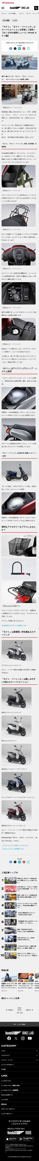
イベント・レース (6, 1060)
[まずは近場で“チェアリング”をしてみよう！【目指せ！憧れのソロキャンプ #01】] (29, 1010)
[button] (37, 1051)
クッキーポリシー (6, 1113)
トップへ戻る (21, 1024)
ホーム (4, 13)
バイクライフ (5, 1055)
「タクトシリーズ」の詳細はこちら (13, 848)
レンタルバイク (6, 1081)
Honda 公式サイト (7, 1095)
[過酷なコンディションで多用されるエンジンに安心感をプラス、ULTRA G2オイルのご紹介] (9, 1010)
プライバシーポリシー (8, 1109)
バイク (15, 20)
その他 (3, 1069)
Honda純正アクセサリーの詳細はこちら (14, 625)
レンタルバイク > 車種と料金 (10, 1085)
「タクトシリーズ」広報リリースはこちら (15, 845)
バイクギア (4, 1099)
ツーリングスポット (7, 1064)
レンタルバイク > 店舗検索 (9, 1090)
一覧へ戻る (19, 1012)
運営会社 (4, 1104)
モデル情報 (12, 13)
